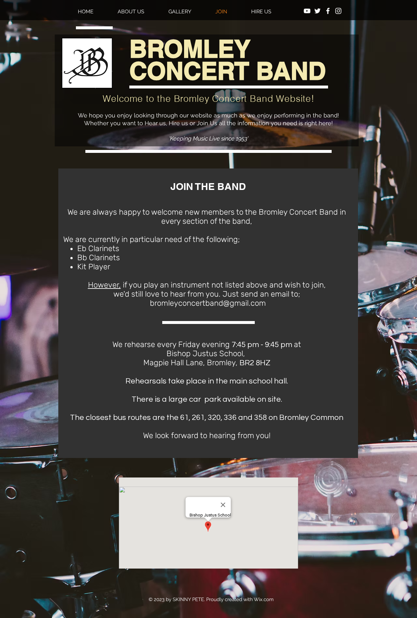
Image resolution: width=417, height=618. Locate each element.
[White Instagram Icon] (338, 11)
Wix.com (264, 599)
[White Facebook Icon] (328, 11)
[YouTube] (307, 11)
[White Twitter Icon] (317, 11)
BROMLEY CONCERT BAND (227, 59)
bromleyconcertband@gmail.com (208, 303)
